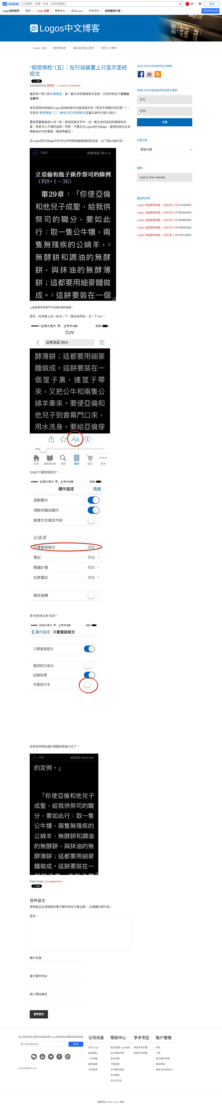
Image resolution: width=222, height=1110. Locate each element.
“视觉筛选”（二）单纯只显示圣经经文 (62, 112)
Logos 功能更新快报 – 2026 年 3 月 (157, 227)
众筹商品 (56, 94)
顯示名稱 (35, 958)
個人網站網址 (38, 994)
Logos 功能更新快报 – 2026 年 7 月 (157, 205)
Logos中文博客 (69, 28)
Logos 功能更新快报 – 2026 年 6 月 (157, 212)
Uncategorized (53, 881)
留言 (34, 916)
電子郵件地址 (38, 976)
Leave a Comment (69, 85)
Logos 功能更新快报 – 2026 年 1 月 (157, 235)
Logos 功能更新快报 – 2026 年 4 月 (157, 220)
